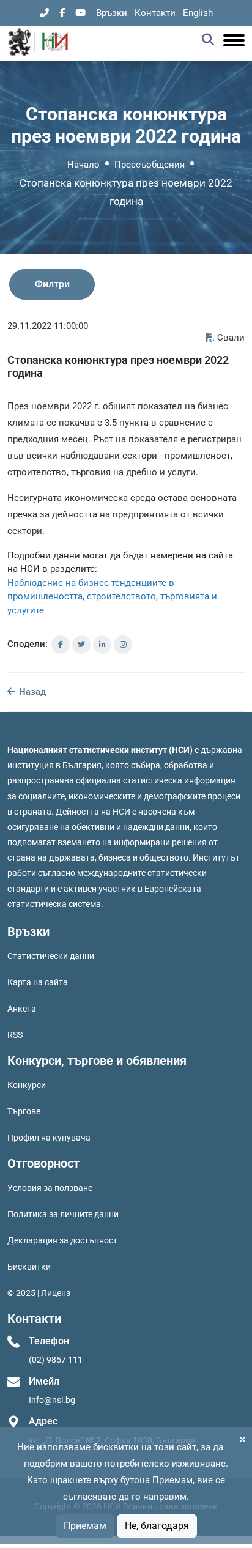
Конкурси (26, 1085)
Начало (83, 164)
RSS (15, 1035)
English (198, 12)
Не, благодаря (157, 1525)
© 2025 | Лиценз (38, 1293)
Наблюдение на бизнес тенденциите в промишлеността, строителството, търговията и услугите (112, 596)
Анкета (21, 1008)
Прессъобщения (149, 164)
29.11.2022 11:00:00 (47, 325)
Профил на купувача (49, 1137)
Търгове (23, 1111)
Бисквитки (29, 1267)
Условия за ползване (49, 1188)
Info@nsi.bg (52, 1400)
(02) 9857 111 (56, 1360)
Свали (231, 337)
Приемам (85, 1525)
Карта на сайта (37, 982)
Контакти (155, 12)
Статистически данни (50, 956)
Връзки (111, 12)
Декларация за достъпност (62, 1240)
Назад (31, 691)
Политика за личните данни (63, 1214)
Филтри (52, 284)
